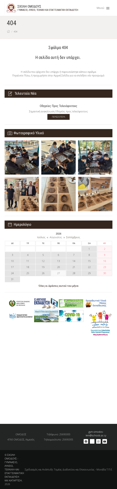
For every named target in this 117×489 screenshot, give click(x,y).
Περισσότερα (58, 116)
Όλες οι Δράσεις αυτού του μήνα (58, 285)
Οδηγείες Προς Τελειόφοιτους (58, 106)
